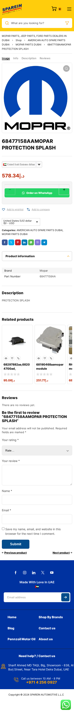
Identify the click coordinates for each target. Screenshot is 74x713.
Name (7, 491)
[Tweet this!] (11, 242)
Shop (19, 40)
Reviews (45, 58)
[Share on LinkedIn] (24, 242)
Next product (61, 552)
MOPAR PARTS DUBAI (28, 44)
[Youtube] (52, 572)
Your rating (10, 440)
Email (6, 510)
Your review (11, 461)
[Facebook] (16, 572)
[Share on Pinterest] (18, 242)
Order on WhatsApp (39, 192)
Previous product (15, 552)
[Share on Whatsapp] (31, 242)
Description (29, 58)
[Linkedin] (34, 572)
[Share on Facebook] (5, 242)
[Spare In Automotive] (12, 9)
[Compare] (28, 209)
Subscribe (65, 597)
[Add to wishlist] (3, 209)
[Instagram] (25, 572)
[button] (66, 68)
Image (6, 58)
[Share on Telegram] (44, 242)
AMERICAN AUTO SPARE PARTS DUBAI (39, 230)
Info (15, 58)
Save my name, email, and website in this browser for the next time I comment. (33, 531)
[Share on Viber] (37, 242)
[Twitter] (43, 572)
